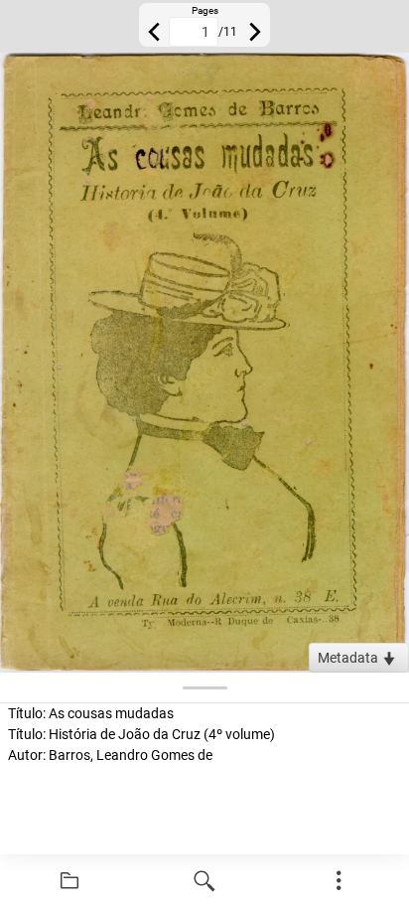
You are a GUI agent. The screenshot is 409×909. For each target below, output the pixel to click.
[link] (69, 881)
